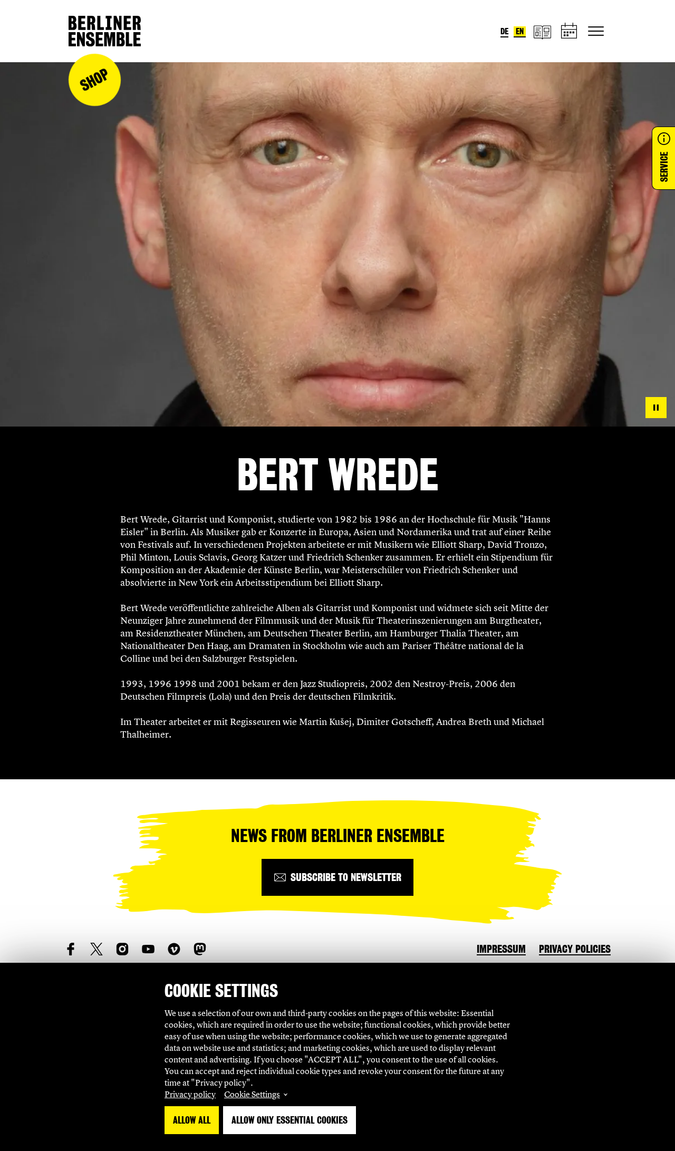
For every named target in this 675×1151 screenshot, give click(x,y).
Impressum (501, 949)
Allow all (191, 1120)
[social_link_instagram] (122, 949)
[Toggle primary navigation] (595, 31)
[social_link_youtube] (148, 949)
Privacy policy (190, 1094)
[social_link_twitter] (96, 949)
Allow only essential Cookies (290, 1120)
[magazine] (542, 31)
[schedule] (569, 31)
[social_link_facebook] (70, 949)
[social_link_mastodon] (200, 949)
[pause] (656, 407)
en (520, 31)
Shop (94, 80)
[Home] (105, 31)
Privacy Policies (575, 949)
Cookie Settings (252, 1094)
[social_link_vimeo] (174, 949)
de (504, 31)
